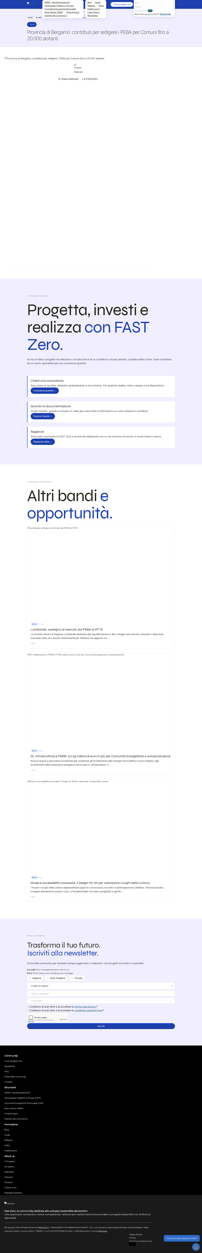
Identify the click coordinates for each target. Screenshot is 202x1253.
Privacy (132, 1238)
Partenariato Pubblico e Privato (59, 5)
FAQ (6, 1071)
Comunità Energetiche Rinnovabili (60, 9)
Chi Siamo (9, 1166)
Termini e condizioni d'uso (140, 1241)
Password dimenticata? (141, 10)
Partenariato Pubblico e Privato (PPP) (22, 1098)
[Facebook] (130, 1244)
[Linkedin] (133, 1244)
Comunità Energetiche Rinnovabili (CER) (23, 1103)
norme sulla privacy (85, 1006)
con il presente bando (90, 93)
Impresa (36, 978)
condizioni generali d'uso (88, 1010)
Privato (79, 978)
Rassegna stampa (13, 1193)
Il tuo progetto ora (13, 1061)
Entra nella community (15, 1076)
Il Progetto (9, 1161)
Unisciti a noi (10, 1187)
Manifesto (9, 1172)
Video (101, 5)
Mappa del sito (135, 1234)
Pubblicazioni (93, 9)
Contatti (8, 1082)
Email (136, 3)
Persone (8, 1182)
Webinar (91, 5)
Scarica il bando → (42, 416)
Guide (97, 2)
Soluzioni (8, 1177)
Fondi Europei (72, 12)
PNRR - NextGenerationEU (57, 2)
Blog (89, 2)
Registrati (165, 14)
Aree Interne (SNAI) (54, 12)
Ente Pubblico (58, 978)
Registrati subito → (42, 441)
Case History (93, 12)
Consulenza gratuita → (44, 390)
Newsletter (92, 15)
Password (137, 6)
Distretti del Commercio (56, 15)
